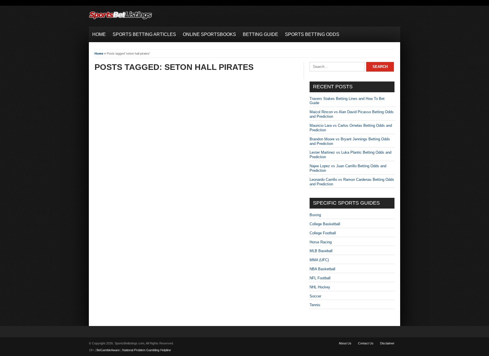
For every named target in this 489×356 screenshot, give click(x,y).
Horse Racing (321, 242)
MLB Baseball (321, 251)
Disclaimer (387, 343)
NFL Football (320, 278)
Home (99, 53)
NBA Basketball (322, 269)
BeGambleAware (108, 350)
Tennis (315, 305)
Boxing (315, 215)
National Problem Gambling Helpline (146, 350)
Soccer (315, 296)
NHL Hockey (320, 287)
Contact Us (366, 343)
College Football (323, 233)
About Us (345, 343)
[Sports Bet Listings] (120, 19)
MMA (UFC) (319, 260)
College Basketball (325, 224)
